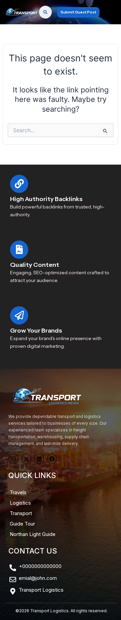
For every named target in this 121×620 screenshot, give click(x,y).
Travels (18, 492)
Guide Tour (22, 523)
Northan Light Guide (32, 534)
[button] (109, 12)
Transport (21, 513)
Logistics (20, 503)
